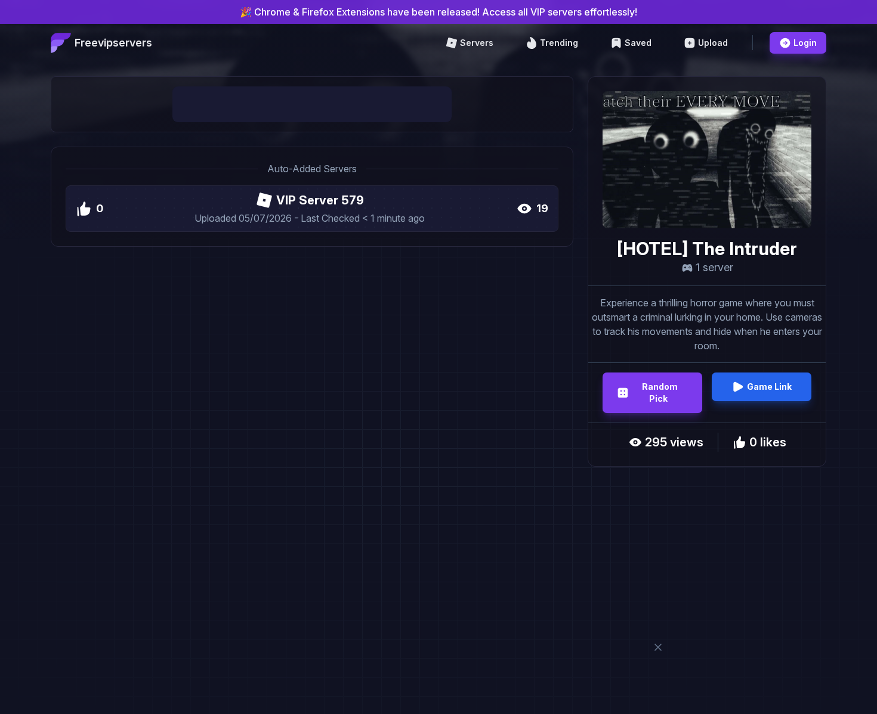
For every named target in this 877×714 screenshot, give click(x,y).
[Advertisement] (312, 104)
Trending (559, 43)
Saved (638, 43)
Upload (713, 43)
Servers (476, 43)
